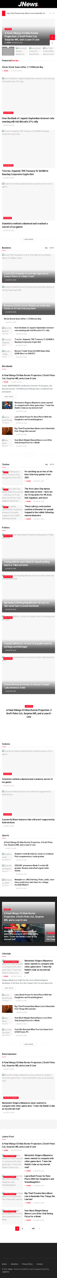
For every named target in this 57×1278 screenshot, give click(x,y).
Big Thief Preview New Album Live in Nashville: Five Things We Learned (40, 1196)
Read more (10, 397)
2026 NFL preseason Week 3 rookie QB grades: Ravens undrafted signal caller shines (32, 868)
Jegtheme (5, 1272)
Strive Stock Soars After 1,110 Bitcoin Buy (22, 67)
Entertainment (10, 927)
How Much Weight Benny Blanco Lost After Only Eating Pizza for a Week (39, 1213)
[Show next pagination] (39, 1228)
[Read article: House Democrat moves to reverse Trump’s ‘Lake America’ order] (28, 675)
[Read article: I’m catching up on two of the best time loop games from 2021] (12, 477)
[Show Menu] (3, 4)
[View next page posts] (31, 455)
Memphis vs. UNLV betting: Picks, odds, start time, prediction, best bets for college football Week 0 (34, 882)
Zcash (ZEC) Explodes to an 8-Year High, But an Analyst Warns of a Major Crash (26, 275)
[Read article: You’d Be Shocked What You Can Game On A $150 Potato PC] (7, 1032)
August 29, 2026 (38, 481)
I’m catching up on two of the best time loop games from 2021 (38, 474)
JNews (10, 1269)
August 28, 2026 (10, 609)
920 (33, 1229)
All (46, 248)
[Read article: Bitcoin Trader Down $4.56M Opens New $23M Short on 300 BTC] (7, 353)
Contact (40, 1264)
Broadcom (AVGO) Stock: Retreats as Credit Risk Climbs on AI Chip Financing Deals (27, 307)
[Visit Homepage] (28, 4)
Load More (28, 239)
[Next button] (52, 37)
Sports (8, 29)
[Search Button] (54, 4)
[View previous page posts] (26, 455)
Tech (6, 472)
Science (7, 218)
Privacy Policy (27, 1264)
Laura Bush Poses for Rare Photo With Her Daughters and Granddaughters (39, 1179)
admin (8, 42)
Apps (52, 464)
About (4, 1264)
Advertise (14, 1264)
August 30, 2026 (16, 71)
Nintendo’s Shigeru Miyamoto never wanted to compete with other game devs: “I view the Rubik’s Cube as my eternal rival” (34, 405)
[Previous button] (52, 42)
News (52, 248)
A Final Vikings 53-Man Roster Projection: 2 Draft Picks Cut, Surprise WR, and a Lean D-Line (22, 36)
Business (8, 113)
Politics (8, 536)
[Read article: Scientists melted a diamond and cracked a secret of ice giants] (28, 201)
